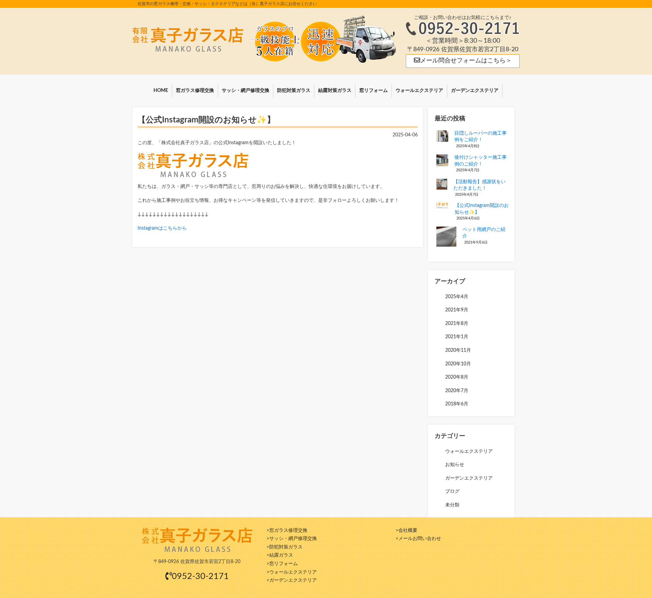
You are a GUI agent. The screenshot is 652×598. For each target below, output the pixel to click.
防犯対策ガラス (293, 90)
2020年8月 (456, 377)
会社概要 (407, 530)
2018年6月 (456, 404)
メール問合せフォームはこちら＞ (466, 61)
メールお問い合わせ (419, 538)
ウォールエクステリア (419, 90)
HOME (160, 90)
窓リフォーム (373, 90)
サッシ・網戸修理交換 (245, 90)
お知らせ (454, 464)
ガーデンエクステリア (475, 90)
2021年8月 (456, 323)
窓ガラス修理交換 (195, 90)
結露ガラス (281, 555)
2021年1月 (456, 336)
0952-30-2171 (200, 576)
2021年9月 (456, 310)
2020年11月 (458, 350)
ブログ (452, 491)
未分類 (452, 505)
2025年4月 (456, 296)
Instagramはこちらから (162, 228)
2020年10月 (458, 364)
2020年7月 (456, 390)
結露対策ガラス (334, 90)
